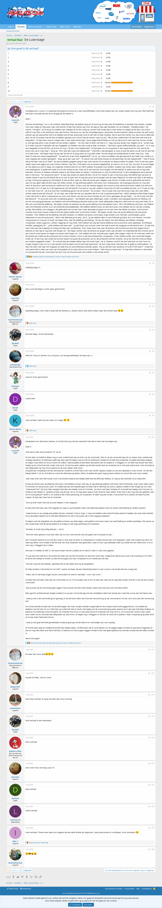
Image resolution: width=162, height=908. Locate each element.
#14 (152, 716)
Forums (20, 26)
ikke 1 (15, 841)
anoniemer (15, 708)
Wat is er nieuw (35, 26)
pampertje (15, 364)
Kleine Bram (15, 429)
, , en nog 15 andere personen (56, 643)
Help (138, 888)
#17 (152, 785)
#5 (153, 330)
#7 (153, 373)
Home (11, 26)
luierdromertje (15, 319)
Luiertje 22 (15, 819)
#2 (153, 263)
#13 (152, 695)
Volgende (27, 101)
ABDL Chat (64, 26)
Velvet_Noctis (15, 276)
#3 (153, 285)
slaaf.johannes (15, 862)
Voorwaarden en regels (113, 888)
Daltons (15, 798)
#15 (152, 738)
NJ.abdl (15, 343)
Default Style (13, 888)
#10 (152, 437)
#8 (153, 394)
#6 (153, 351)
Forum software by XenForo (81, 893)
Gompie (15, 386)
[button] (43, 26)
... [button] (17, 101)
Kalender (77, 26)
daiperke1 (15, 686)
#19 (152, 828)
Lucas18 (11, 43)
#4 (153, 306)
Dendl (15, 407)
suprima (15, 298)
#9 (153, 415)
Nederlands (26, 888)
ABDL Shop (51, 26)
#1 (153, 107)
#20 (152, 849)
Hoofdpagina (146, 888)
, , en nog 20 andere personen (55, 257)
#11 (152, 649)
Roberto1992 (15, 751)
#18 (152, 806)
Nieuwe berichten (13, 31)
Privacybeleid (129, 888)
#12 (152, 673)
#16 (152, 763)
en (38, 843)
